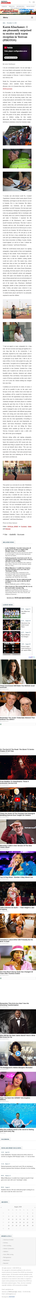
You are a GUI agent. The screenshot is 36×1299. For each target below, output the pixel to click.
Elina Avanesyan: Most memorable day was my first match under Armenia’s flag (18, 587)
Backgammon (7, 1257)
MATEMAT (12, 1296)
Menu (5, 17)
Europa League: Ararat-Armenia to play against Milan (26, 648)
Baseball (5, 1263)
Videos (4, 6)
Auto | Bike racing (8, 1254)
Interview (20, 6)
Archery (5, 1242)
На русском (20, 534)
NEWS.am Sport (7, 88)
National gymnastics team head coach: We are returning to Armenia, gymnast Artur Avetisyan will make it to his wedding (19, 559)
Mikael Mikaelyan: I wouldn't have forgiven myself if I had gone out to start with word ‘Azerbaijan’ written (17, 569)
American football (8, 1239)
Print (6, 534)
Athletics (5, 1251)
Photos (12, 6)
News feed (30, 6)
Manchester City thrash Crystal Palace (25, 625)
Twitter (29, 526)
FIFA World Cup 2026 (18, 8)
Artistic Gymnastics (8, 1248)
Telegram (7, 529)
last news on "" (19, 597)
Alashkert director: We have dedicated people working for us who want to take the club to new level (18, 581)
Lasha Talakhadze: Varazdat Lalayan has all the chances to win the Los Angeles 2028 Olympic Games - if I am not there (18, 549)
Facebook (24, 526)
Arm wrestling (7, 1245)
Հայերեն (13, 534)
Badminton (6, 1260)
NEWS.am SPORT (12, 526)
